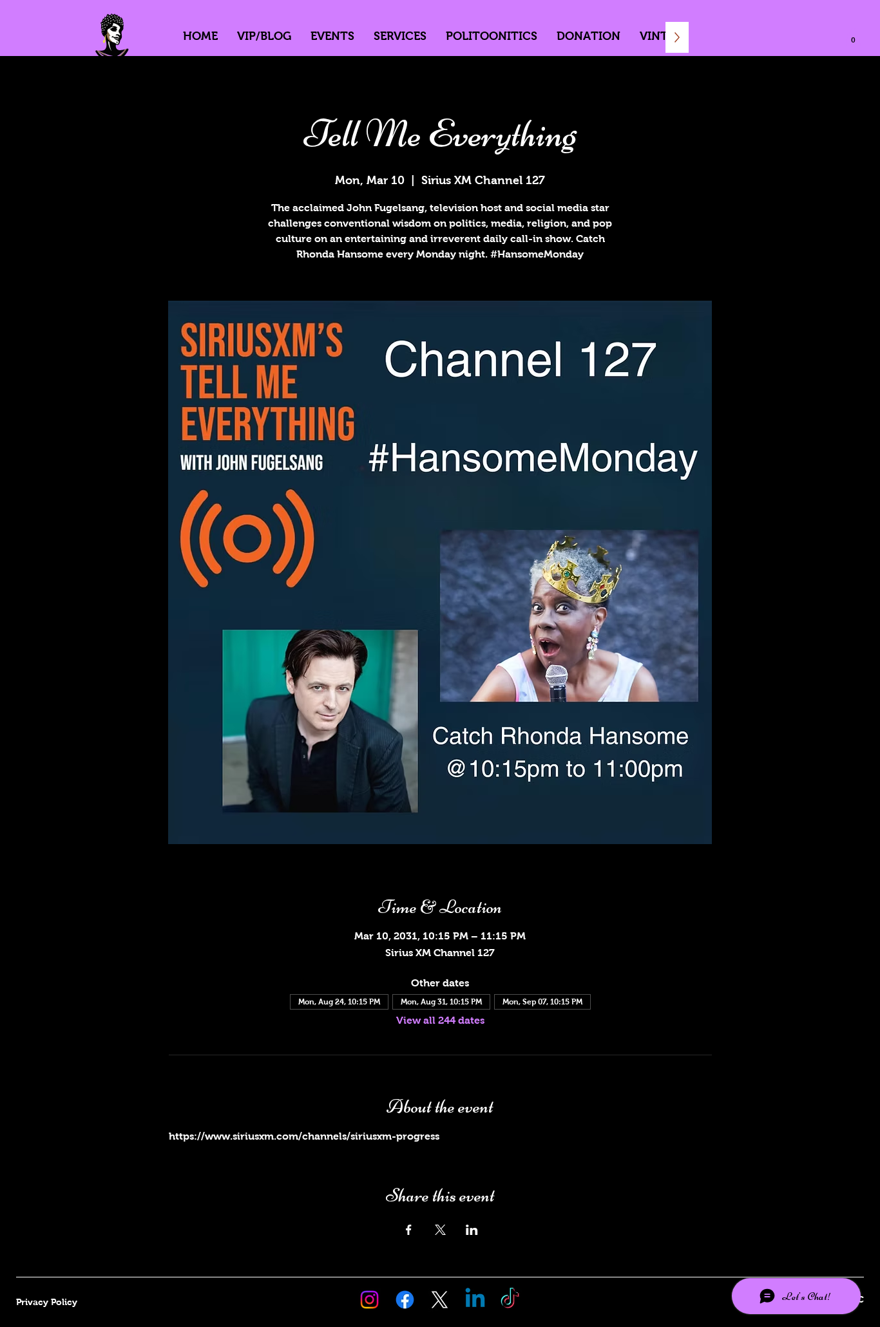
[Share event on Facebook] (409, 1230)
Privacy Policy (46, 1302)
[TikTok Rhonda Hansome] (510, 1300)
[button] (853, 37)
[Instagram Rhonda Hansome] (369, 1300)
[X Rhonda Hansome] (440, 1300)
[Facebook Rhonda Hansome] (405, 1300)
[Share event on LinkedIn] (472, 1230)
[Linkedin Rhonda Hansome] (475, 1300)
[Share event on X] (440, 1230)
